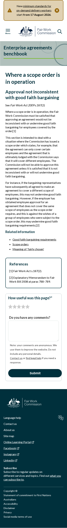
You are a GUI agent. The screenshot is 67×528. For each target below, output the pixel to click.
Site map (9, 436)
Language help (12, 417)
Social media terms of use (18, 516)
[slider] (19, 307)
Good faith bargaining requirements (34, 239)
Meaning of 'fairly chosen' (28, 249)
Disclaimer (9, 508)
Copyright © (11, 490)
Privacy (8, 512)
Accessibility (11, 503)
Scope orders (21, 244)
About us (9, 430)
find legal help (33, 358)
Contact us (16, 358)
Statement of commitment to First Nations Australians (27, 497)
